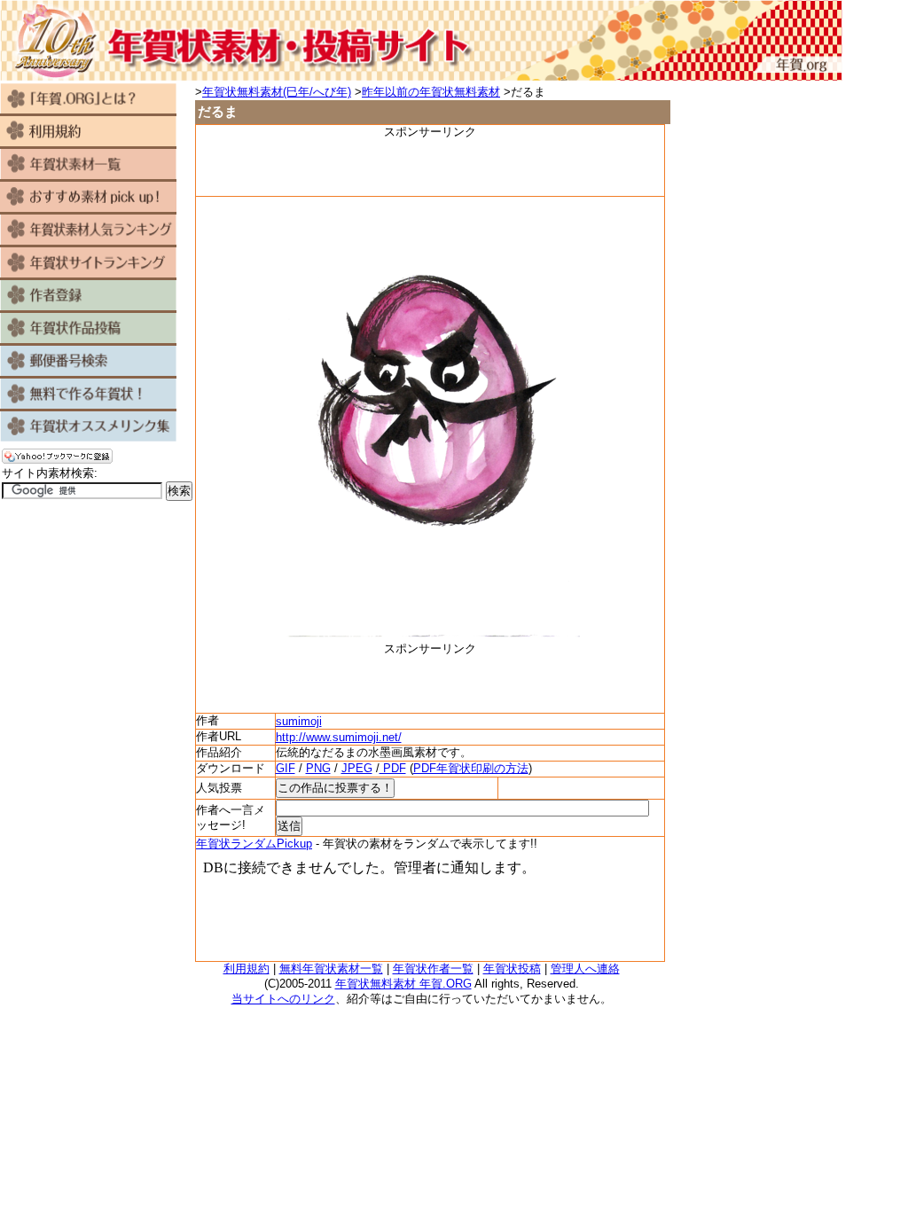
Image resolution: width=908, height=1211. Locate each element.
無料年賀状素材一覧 (331, 968)
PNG (318, 768)
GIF (285, 768)
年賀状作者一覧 (433, 968)
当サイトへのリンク (283, 998)
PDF (393, 768)
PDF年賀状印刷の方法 (470, 768)
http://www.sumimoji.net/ (339, 737)
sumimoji (299, 721)
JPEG (356, 768)
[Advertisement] (430, 166)
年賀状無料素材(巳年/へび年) (276, 91)
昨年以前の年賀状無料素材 (431, 91)
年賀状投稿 (512, 968)
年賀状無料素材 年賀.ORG (403, 983)
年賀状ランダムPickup (254, 843)
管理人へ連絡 (585, 968)
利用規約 (246, 968)
